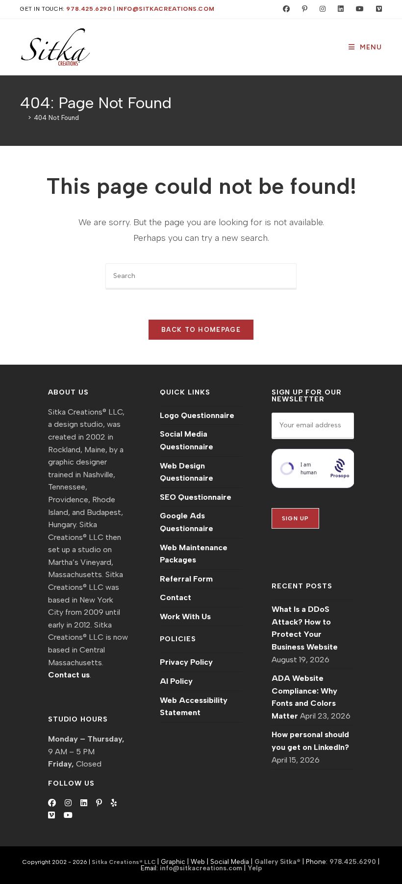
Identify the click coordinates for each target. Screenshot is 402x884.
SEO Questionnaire (195, 497)
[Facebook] (52, 803)
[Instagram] (68, 803)
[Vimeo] (51, 815)
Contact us (69, 674)
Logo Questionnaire (197, 415)
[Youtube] (68, 815)
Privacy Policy (186, 662)
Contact (175, 597)
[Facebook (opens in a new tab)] (284, 9)
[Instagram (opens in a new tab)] (320, 9)
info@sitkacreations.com (165, 8)
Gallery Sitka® (277, 861)
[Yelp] (114, 803)
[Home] (22, 117)
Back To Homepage (201, 329)
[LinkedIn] (83, 803)
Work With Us (185, 616)
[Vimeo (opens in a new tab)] (375, 9)
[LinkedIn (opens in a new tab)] (338, 9)
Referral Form (186, 578)
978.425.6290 (88, 8)
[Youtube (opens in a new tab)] (358, 9)
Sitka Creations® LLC (124, 862)
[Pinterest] (99, 803)
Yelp (255, 868)
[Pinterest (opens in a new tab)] (302, 9)
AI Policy (176, 681)
